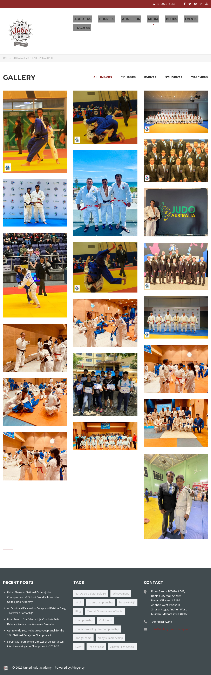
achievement (121, 593)
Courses (106, 19)
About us (82, 19)
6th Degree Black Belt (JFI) (90, 593)
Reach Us (82, 28)
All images (102, 77)
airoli (78, 602)
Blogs (171, 19)
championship (84, 620)
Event (78, 647)
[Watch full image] (35, 132)
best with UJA (127, 602)
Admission (131, 19)
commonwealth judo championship (97, 629)
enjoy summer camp (110, 638)
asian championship (100, 602)
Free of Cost (96, 647)
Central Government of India (105, 611)
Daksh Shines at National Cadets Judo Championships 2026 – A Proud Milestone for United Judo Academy (33, 597)
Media (153, 19)
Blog (78, 611)
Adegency (78, 667)
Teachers (199, 77)
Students (174, 77)
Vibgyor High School (122, 647)
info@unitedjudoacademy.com (171, 629)
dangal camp (83, 638)
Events (191, 19)
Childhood (105, 620)
